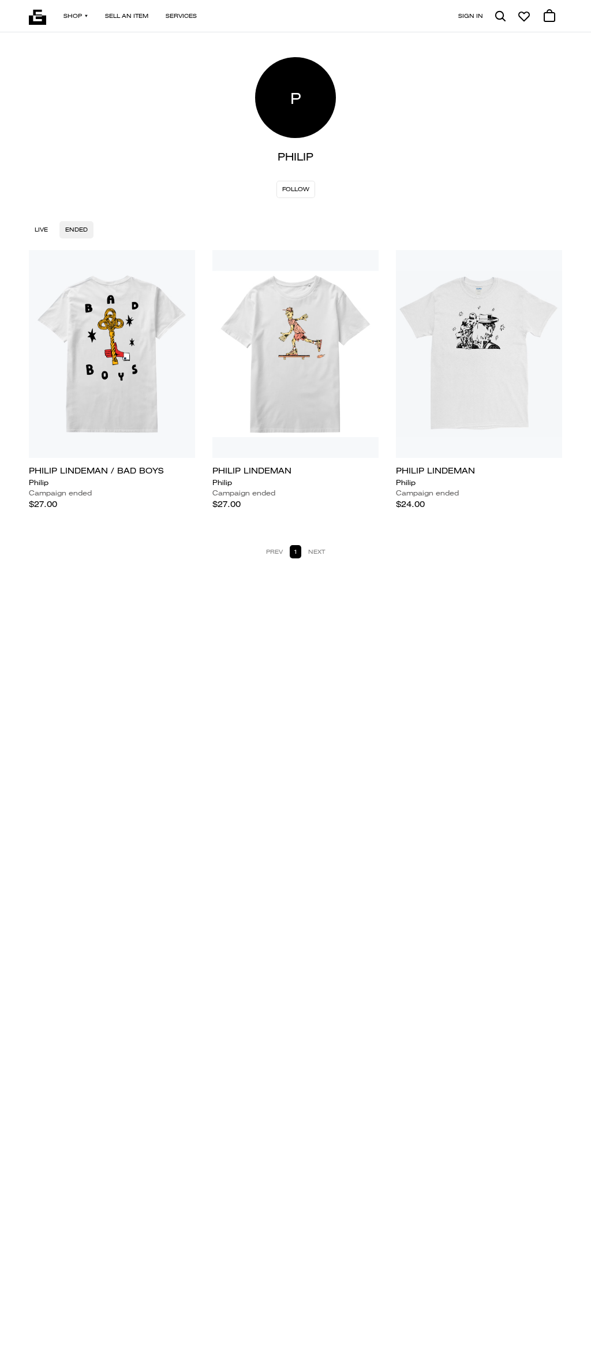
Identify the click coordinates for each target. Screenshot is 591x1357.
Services (181, 16)
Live (41, 229)
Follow (295, 189)
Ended (76, 229)
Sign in (470, 16)
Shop (72, 16)
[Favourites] (524, 16)
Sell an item (126, 16)
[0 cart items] (549, 16)
